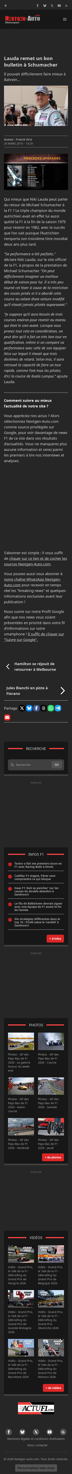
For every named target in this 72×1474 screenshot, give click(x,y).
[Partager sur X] (22, 708)
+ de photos (53, 1157)
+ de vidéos (53, 1388)
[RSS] (66, 5)
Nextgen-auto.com (26, 1459)
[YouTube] (59, 5)
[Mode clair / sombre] (5, 5)
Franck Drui (24, 139)
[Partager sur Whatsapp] (51, 708)
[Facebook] (37, 5)
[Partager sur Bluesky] (29, 708)
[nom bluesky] (44, 5)
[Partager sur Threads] (43, 708)
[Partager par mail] (7, 717)
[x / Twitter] (52, 5)
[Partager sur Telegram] (58, 708)
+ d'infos (55, 939)
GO (57, 764)
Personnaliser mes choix (36, 1468)
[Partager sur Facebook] (36, 708)
